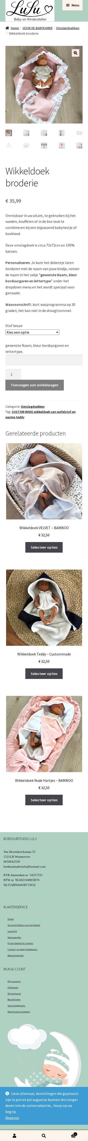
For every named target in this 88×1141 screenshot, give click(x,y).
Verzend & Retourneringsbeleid (24, 925)
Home (15, 28)
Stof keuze (14, 325)
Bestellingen (14, 999)
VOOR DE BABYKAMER (38, 28)
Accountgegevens (16, 1005)
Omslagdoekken (67, 28)
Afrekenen (13, 987)
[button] (75, 53)
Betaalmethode (15, 955)
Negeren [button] (12, 1117)
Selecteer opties (44, 547)
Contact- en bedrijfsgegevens (23, 949)
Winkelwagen (67, 1133)
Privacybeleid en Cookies (20, 943)
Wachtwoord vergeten (19, 1011)
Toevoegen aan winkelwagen (34, 385)
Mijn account (14, 981)
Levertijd (12, 931)
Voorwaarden (14, 937)
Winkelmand (14, 993)
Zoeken (44, 1135)
